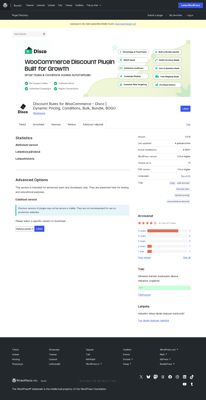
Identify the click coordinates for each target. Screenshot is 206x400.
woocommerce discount (178, 201)
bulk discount (183, 183)
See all (186, 257)
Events (126, 354)
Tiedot (22, 124)
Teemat (53, 354)
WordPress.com (169, 349)
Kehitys (72, 124)
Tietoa (15, 349)
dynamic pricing (182, 195)
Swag (127, 364)
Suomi (43, 381)
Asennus (56, 124)
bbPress (165, 359)
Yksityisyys (17, 364)
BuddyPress (167, 364)
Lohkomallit (54, 364)
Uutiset (15, 354)
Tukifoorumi (144, 294)
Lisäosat (53, 359)
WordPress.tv (94, 364)
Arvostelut (38, 124)
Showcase (54, 349)
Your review (144, 257)
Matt (163, 354)
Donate (128, 359)
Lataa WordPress (190, 5)
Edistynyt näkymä (93, 124)
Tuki (188, 124)
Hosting (16, 359)
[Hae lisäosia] (44, 34)
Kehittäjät (90, 359)
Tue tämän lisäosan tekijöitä (153, 320)
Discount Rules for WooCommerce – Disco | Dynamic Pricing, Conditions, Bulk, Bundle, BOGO (74, 106)
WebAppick (39, 113)
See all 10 (185, 176)
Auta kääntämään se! (125, 24)
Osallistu (127, 349)
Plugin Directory (20, 15)
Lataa (185, 108)
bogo (172, 183)
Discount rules (182, 189)
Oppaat (89, 349)
